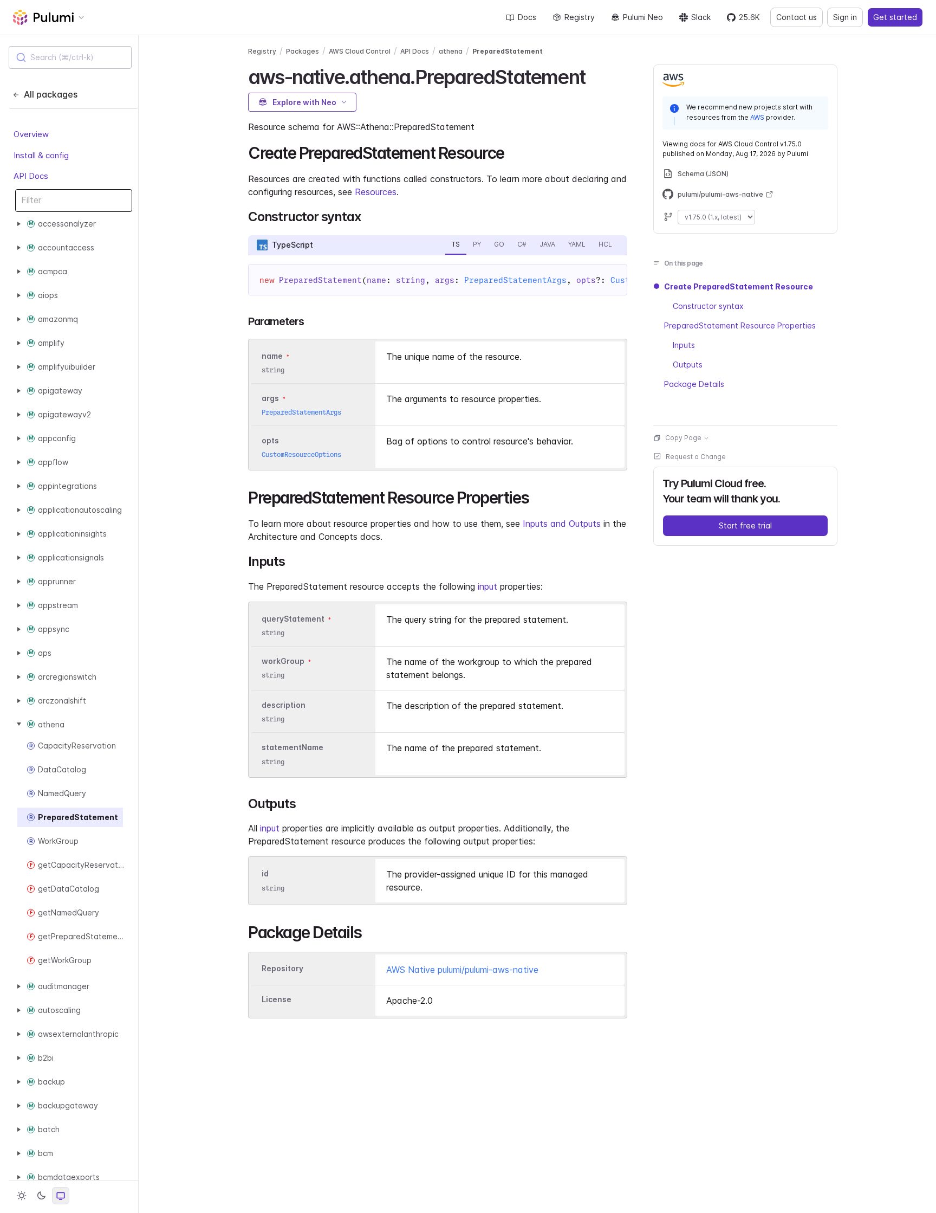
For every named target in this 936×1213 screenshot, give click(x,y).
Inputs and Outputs (562, 523)
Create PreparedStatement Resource (738, 286)
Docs (527, 17)
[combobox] (70, 57)
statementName (292, 747)
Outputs (688, 364)
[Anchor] (594, 75)
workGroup (283, 661)
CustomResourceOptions (301, 454)
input (487, 586)
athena (451, 51)
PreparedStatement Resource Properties (740, 325)
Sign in (845, 17)
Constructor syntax (708, 306)
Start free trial (745, 525)
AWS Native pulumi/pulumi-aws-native (462, 969)
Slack (701, 17)
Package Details (694, 384)
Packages (302, 51)
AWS (757, 117)
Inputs (684, 345)
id (265, 874)
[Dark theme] (41, 1195)
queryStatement (293, 618)
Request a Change (696, 457)
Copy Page (683, 438)
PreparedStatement (507, 51)
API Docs (31, 176)
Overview (31, 134)
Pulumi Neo (643, 17)
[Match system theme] (60, 1195)
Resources (375, 191)
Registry (579, 17)
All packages (50, 94)
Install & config (41, 155)
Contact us (796, 17)
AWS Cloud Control (360, 51)
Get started (895, 17)
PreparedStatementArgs (515, 280)
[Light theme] (21, 1195)
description (284, 704)
